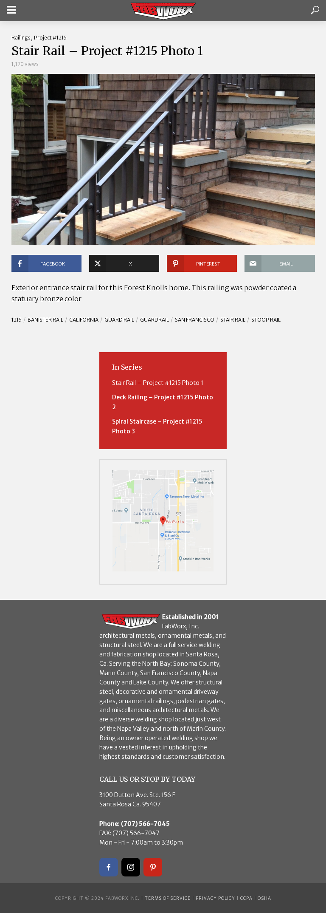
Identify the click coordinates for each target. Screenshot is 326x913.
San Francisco (194, 320)
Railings (21, 37)
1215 (16, 320)
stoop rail (266, 320)
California (83, 320)
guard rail (119, 320)
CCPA (246, 898)
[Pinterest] (152, 867)
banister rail (45, 320)
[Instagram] (130, 867)
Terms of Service (168, 898)
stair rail (232, 320)
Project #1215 (50, 37)
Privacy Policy (215, 898)
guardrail (154, 320)
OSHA (264, 898)
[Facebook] (108, 867)
